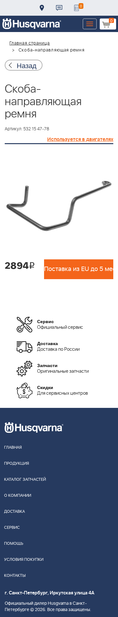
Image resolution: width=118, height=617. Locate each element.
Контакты (59, 8)
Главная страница (29, 43)
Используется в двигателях (80, 139)
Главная (13, 448)
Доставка (42, 8)
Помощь (13, 544)
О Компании (17, 496)
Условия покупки (23, 560)
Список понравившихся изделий (76, 8)
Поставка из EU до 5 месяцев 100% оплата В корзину (78, 269)
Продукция (16, 464)
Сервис (12, 528)
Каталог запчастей (25, 480)
